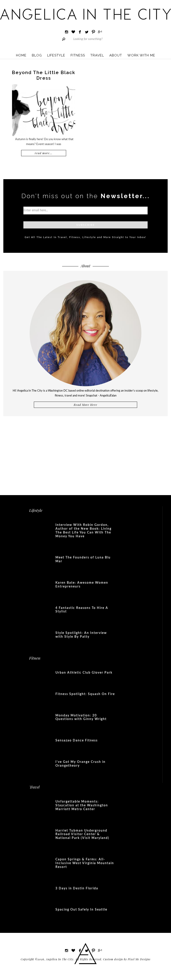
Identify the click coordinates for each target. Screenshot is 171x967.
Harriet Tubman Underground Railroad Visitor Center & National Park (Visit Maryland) (82, 834)
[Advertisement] (85, 453)
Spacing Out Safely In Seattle (81, 909)
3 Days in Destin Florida (76, 888)
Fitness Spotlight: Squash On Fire (85, 694)
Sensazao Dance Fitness (76, 740)
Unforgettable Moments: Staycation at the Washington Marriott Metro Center (81, 805)
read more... (43, 153)
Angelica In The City (85, 14)
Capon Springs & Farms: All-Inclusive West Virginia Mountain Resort (84, 863)
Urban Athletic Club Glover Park (83, 672)
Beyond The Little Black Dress (43, 75)
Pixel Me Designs (139, 959)
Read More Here (85, 405)
